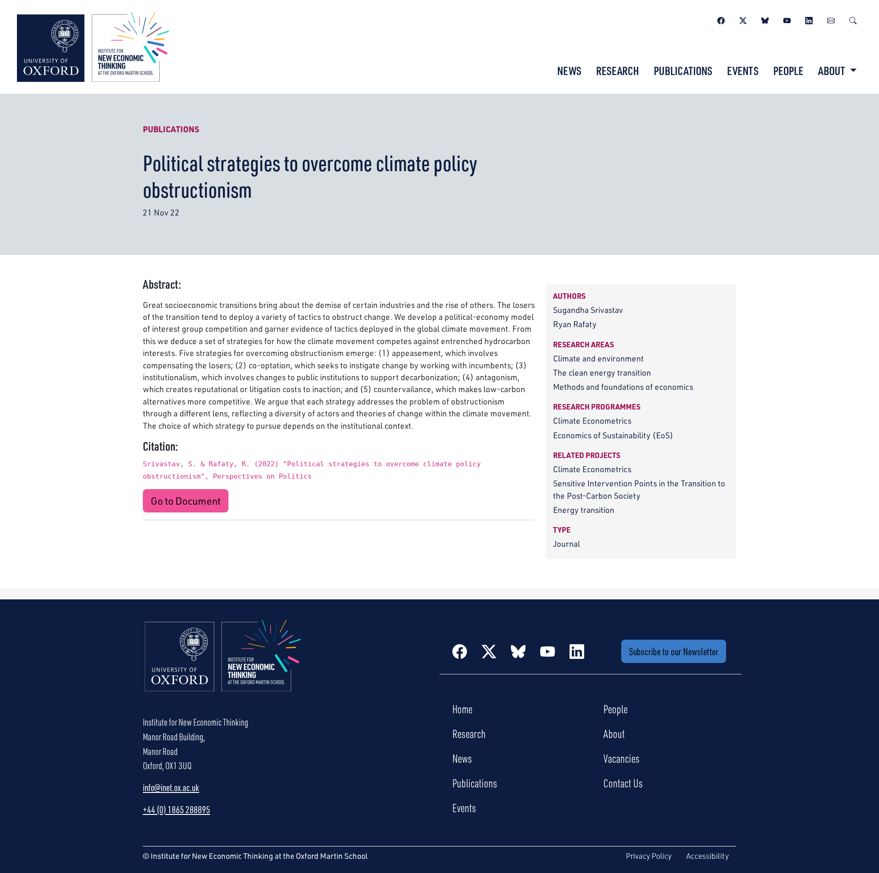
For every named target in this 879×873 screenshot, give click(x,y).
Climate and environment (598, 358)
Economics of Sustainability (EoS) (613, 435)
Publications (683, 70)
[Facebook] (721, 19)
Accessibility (707, 856)
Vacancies (621, 758)
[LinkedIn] (809, 19)
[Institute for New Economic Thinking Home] (223, 665)
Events (743, 70)
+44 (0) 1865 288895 (176, 809)
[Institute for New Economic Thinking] (93, 46)
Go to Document (186, 501)
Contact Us (623, 783)
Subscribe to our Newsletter (673, 651)
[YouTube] (787, 19)
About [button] (832, 70)
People (788, 70)
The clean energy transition (602, 372)
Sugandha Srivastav (588, 310)
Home (462, 708)
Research (617, 70)
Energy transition (583, 510)
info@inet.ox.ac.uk (171, 787)
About (614, 733)
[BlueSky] (765, 19)
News (569, 70)
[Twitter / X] (743, 19)
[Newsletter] (831, 19)
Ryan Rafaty (575, 324)
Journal (566, 544)
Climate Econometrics (592, 420)
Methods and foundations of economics (623, 387)
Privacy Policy (649, 856)
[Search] (853, 19)
